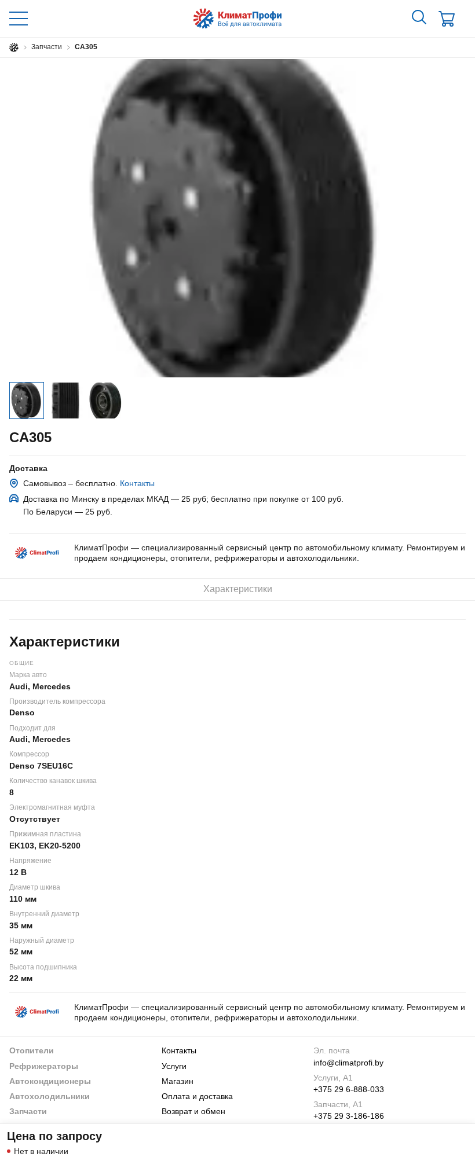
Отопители (31, 1050)
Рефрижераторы (43, 1066)
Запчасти (28, 1111)
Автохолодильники (49, 1096)
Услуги (174, 1066)
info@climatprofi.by (348, 1062)
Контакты (137, 483)
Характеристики (237, 589)
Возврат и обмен (193, 1111)
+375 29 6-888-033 (348, 1089)
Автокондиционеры (50, 1081)
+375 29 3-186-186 (348, 1115)
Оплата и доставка (197, 1096)
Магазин (177, 1081)
